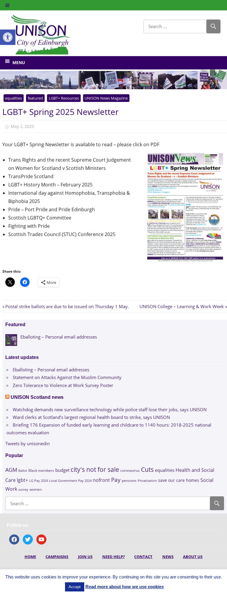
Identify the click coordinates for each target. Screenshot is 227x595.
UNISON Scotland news (37, 397)
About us (192, 556)
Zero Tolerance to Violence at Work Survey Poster (63, 385)
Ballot (22, 471)
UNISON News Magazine (106, 98)
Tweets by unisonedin (27, 443)
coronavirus (130, 470)
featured (35, 98)
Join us (85, 556)
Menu (18, 62)
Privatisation (147, 480)
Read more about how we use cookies (124, 586)
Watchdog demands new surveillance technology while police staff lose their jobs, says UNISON (110, 409)
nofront (101, 480)
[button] (7, 37)
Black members (41, 470)
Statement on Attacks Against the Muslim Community (67, 377)
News (168, 556)
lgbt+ (22, 480)
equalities (13, 98)
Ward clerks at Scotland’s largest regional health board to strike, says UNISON (91, 417)
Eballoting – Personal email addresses (51, 370)
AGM (11, 469)
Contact (143, 556)
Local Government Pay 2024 (70, 480)
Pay (116, 480)
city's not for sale (95, 469)
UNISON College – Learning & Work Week (182, 306)
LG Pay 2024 (38, 480)
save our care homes (178, 480)
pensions (129, 480)
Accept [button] (75, 587)
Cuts (147, 469)
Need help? (113, 556)
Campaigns (57, 556)
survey (23, 489)
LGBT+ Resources (64, 98)
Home (30, 556)
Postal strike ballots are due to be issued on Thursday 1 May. (67, 306)
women (36, 489)
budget (62, 470)
